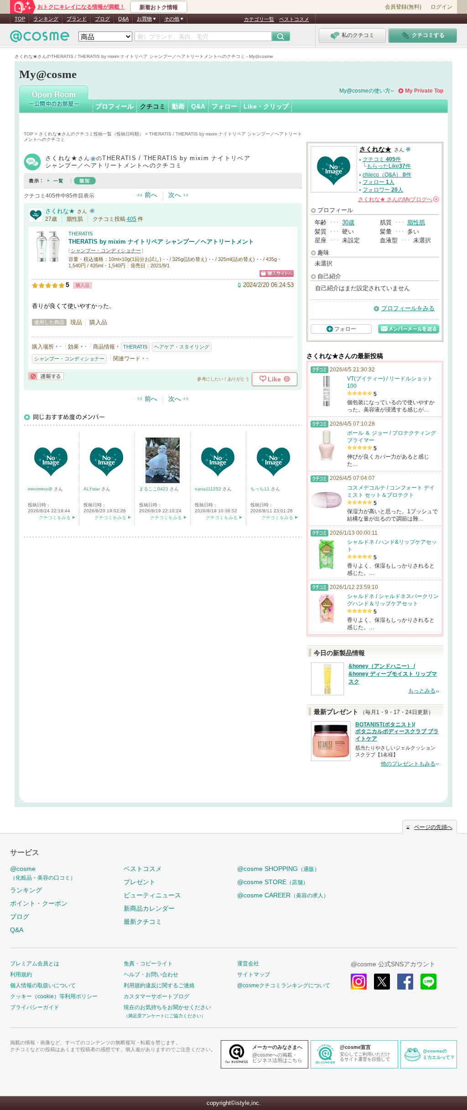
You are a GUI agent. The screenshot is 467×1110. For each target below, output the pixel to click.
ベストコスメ (294, 19)
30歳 (348, 222)
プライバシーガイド (34, 1007)
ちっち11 (260, 488)
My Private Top (424, 91)
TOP (20, 18)
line (428, 982)
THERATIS (80, 233)
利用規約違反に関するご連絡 (159, 985)
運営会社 (248, 963)
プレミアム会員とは (34, 963)
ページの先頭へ (433, 827)
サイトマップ (253, 974)
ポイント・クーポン (38, 903)
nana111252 (209, 488)
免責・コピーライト (148, 963)
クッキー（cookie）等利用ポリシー (54, 996)
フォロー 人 (378, 182)
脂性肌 (416, 222)
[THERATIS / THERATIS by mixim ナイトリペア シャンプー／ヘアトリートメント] (48, 258)
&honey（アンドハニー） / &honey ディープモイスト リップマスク (392, 674)
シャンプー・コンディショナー (106, 250)
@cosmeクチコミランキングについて (283, 985)
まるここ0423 (154, 488)
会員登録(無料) (403, 7)
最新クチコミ (143, 921)
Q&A (123, 18)
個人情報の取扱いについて (43, 985)
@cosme (43, 873)
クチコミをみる (55, 517)
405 (131, 219)
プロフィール (114, 106)
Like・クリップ (266, 106)
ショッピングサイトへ (276, 273)
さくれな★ (60, 211)
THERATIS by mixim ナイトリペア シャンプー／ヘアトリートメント (161, 241)
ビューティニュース (152, 895)
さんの (398, 199)
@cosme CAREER (283, 895)
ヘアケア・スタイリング (181, 346)
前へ (151, 194)
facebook (405, 982)
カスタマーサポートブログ (156, 996)
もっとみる (422, 691)
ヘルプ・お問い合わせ (151, 974)
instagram (359, 982)
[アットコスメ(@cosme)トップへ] (39, 38)
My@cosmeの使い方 (364, 91)
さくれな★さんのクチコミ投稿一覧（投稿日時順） (91, 133)
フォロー (224, 106)
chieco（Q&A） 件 (387, 175)
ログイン (441, 7)
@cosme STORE (272, 882)
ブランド (77, 18)
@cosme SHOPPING (278, 868)
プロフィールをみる (408, 308)
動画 (178, 106)
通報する (46, 376)
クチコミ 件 (382, 159)
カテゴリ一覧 (259, 19)
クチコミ (153, 106)
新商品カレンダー (149, 908)
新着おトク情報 (159, 7)
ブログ (102, 18)
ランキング (45, 18)
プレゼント (140, 882)
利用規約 (21, 974)
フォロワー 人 (383, 190)
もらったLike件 (389, 166)
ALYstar (92, 488)
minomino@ (41, 488)
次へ (174, 194)
